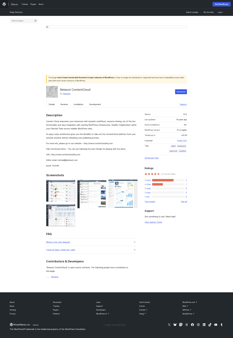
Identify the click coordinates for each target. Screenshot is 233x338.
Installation (78, 104)
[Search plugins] (35, 20)
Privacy (13, 314)
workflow (182, 151)
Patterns (56, 314)
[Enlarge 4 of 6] (103, 183)
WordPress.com (190, 302)
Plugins (56, 310)
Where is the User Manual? (58, 242)
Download (181, 92)
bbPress (187, 310)
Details (52, 104)
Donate (143, 310)
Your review (150, 201)
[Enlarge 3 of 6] (72, 207)
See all (184, 201)
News (12, 306)
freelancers (182, 146)
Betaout (66, 93)
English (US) (182, 140)
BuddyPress (188, 314)
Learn (98, 302)
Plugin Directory (16, 12)
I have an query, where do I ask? (60, 250)
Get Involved (144, 302)
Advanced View (152, 158)
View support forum (153, 222)
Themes (56, 306)
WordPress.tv (102, 314)
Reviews (64, 104)
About (12, 302)
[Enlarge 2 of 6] (72, 183)
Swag (142, 314)
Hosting (13, 310)
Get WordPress (221, 4)
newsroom (173, 151)
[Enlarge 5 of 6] (134, 183)
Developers (101, 310)
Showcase (57, 302)
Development (95, 104)
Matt (185, 306)
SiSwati (35, 325)
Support (183, 104)
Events (142, 306)
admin (173, 146)
